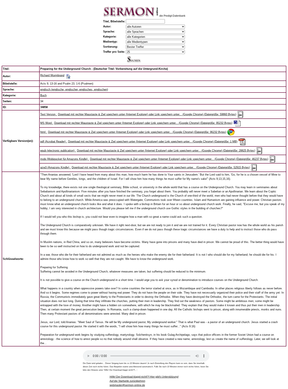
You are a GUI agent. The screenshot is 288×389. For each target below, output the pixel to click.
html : (43, 132)
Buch (43, 95)
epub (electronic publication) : (58, 150)
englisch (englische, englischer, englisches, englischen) (74, 89)
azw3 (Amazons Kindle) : (55, 167)
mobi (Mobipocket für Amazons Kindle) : (64, 159)
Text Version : (48, 114)
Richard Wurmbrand (52, 75)
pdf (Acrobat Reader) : (53, 141)
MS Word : (46, 123)
